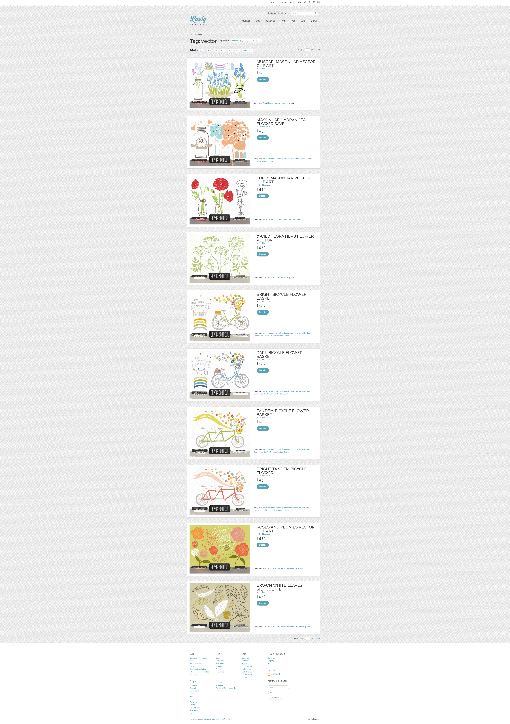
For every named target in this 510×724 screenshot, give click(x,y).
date (209, 50)
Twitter (304, 2)
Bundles (245, 658)
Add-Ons (194, 710)
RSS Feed (275, 674)
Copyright (272, 661)
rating (223, 50)
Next (318, 50)
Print (264, 103)
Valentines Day (248, 675)
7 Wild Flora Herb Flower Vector (285, 238)
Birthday (286, 333)
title (215, 50)
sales (230, 50)
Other (192, 666)
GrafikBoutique (264, 69)
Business (219, 658)
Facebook (309, 2)
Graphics (276, 103)
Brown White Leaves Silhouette (279, 587)
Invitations (267, 159)
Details (262, 79)
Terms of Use (223, 719)
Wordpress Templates (199, 672)
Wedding (279, 159)
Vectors (283, 103)
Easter (244, 663)
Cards (260, 336)
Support (271, 658)
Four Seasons (247, 666)
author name (247, 50)
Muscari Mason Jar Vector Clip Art (286, 63)
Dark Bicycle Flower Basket (279, 354)
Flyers (218, 669)
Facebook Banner (197, 663)
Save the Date (288, 159)
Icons (192, 661)
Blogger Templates (198, 658)
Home (192, 35)
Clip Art (270, 103)
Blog (231, 719)
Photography (195, 708)
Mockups (193, 675)
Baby (256, 336)
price (238, 50)
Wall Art (219, 666)
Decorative (291, 568)
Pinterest (314, 2)
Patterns (299, 627)
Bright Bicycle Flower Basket (281, 296)
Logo (192, 699)
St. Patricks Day (248, 672)
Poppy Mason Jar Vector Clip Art (283, 180)
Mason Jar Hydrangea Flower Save (281, 122)
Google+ (318, 2)
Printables (220, 661)
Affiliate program (210, 719)
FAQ (269, 663)
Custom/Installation (198, 669)
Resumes (220, 672)
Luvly (308, 719)
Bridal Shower (300, 159)
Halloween (246, 669)
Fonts (192, 694)
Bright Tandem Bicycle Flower (282, 471)
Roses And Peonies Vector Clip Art (285, 529)
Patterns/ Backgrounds (225, 688)
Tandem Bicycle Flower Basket (283, 412)
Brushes (193, 685)
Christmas (246, 661)
